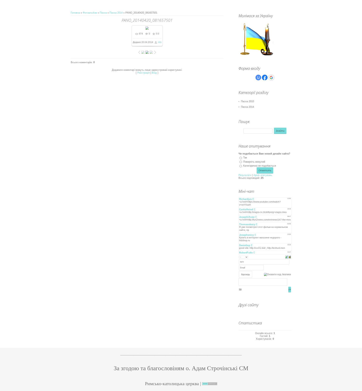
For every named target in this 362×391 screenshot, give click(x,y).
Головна (75, 12)
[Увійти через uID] (258, 77)
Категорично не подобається (259, 165)
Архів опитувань (262, 175)
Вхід (154, 72)
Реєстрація (143, 72)
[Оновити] (286, 256)
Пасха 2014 (116, 12)
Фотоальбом (90, 12)
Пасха (103, 12)
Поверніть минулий (254, 161)
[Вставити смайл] (289, 256)
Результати (245, 175)
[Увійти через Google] (271, 78)
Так (245, 157)
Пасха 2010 (247, 101)
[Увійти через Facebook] (265, 77)
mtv (160, 42)
